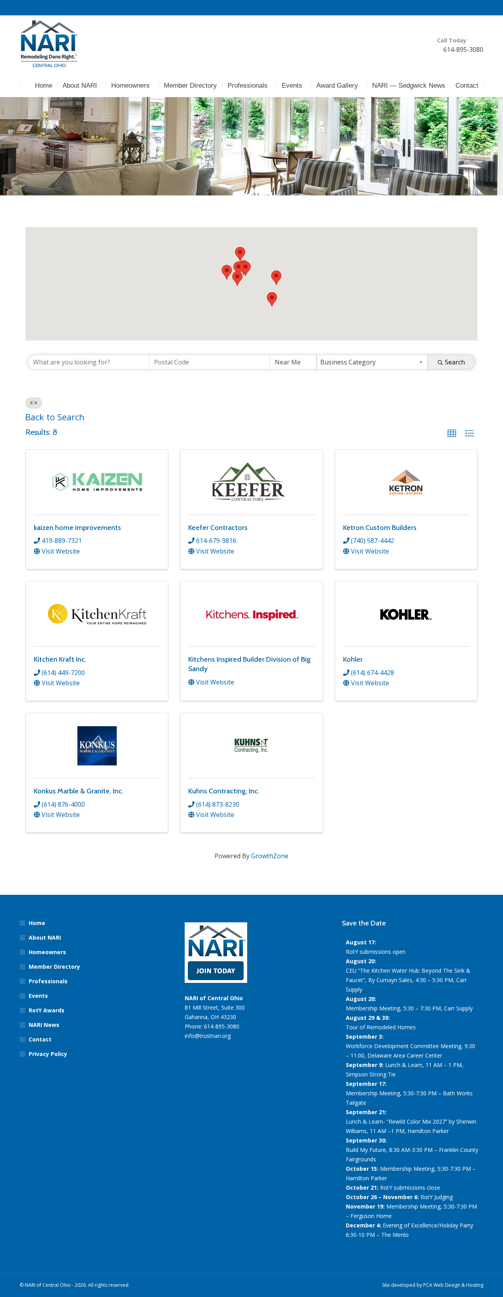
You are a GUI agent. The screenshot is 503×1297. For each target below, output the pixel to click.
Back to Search (54, 417)
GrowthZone (269, 856)
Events (38, 995)
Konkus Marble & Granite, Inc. (78, 791)
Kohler (353, 659)
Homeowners (47, 952)
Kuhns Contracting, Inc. (223, 791)
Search (455, 362)
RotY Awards (46, 1010)
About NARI (45, 937)
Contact (40, 1039)
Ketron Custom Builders (380, 527)
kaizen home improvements (77, 527)
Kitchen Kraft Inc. (60, 659)
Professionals (48, 981)
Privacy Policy (48, 1054)
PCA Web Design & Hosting (453, 1285)
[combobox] (372, 362)
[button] (240, 254)
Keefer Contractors (218, 527)
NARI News (44, 1024)
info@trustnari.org (208, 1035)
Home (37, 923)
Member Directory (54, 966)
